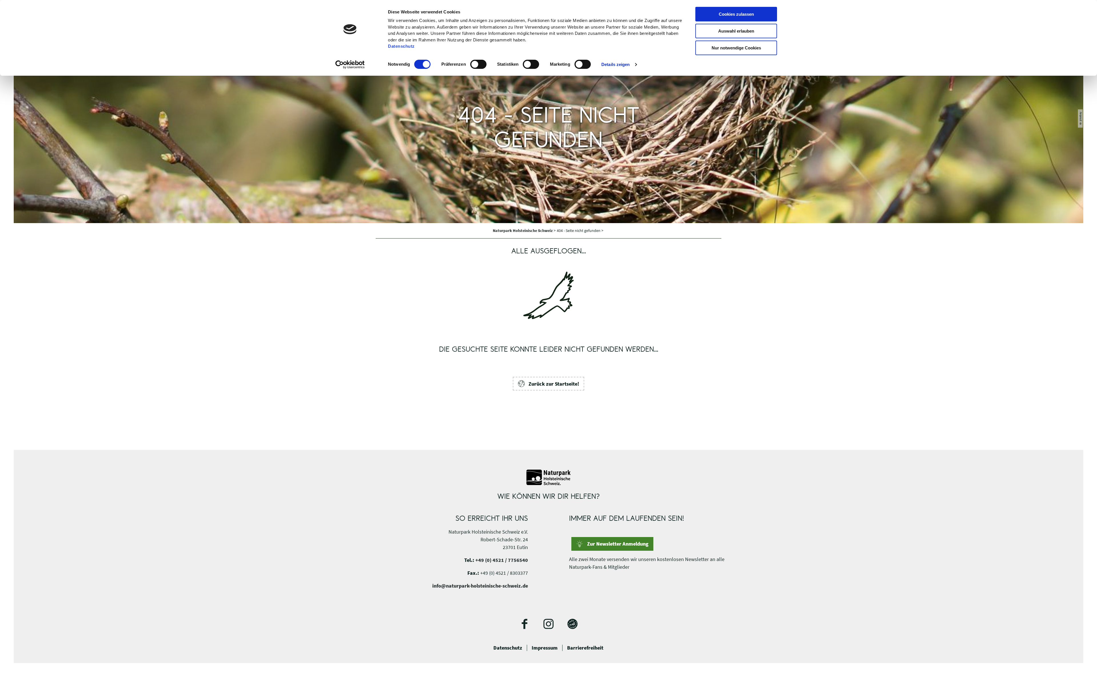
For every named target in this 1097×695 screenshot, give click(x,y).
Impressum (545, 648)
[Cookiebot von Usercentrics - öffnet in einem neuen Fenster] (350, 64)
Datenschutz (507, 648)
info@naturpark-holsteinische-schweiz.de (480, 585)
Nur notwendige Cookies (736, 47)
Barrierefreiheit (585, 648)
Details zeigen (615, 64)
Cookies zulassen (736, 14)
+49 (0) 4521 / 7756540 (501, 560)
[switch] (478, 64)
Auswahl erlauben (736, 31)
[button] (548, 383)
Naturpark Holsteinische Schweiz (523, 230)
